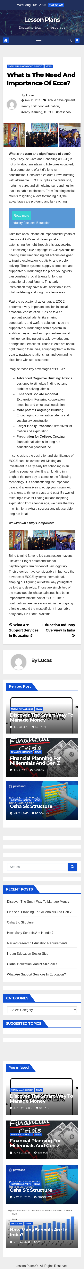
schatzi (40, 727)
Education (16, 1224)
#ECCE (49, 112)
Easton (39, 770)
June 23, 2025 (23, 1108)
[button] (70, 40)
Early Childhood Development (25, 66)
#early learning (31, 112)
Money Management (22, 709)
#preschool (63, 112)
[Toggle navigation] (38, 40)
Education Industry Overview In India (58, 627)
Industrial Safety (21, 800)
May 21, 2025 (22, 1197)
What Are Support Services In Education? (24, 630)
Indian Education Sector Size (27, 953)
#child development (61, 100)
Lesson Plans (42, 19)
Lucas (30, 95)
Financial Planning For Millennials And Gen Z (35, 760)
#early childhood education (40, 106)
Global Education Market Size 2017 (32, 964)
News (49, 66)
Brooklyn (42, 813)
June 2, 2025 (22, 1152)
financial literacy (21, 752)
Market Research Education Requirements (37, 943)
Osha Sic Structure (31, 806)
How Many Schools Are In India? (30, 932)
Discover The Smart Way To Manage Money (41, 717)
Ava (40, 1241)
